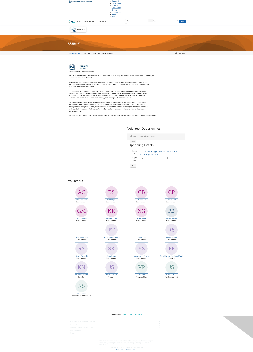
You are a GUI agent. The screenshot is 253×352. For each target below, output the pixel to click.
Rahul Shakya (171, 237)
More (133, 141)
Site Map (102, 338)
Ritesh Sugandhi (82, 256)
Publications (116, 12)
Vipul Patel (141, 275)
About (114, 17)
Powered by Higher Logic (126, 349)
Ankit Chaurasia (81, 200)
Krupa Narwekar (81, 275)
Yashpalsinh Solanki (141, 256)
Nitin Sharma (81, 293)
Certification (116, 3)
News (114, 14)
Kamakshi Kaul (111, 218)
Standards (115, 1)
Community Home (74, 53)
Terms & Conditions (105, 329)
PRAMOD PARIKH (81, 237)
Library (86, 53)
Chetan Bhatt (141, 200)
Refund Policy (103, 332)
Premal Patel (141, 237)
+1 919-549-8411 (80, 333)
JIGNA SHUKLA (171, 275)
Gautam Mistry (81, 218)
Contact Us (102, 320)
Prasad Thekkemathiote (111, 237)
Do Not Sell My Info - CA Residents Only (112, 335)
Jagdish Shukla (111, 275)
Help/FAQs (138, 314)
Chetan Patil (171, 200)
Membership (116, 8)
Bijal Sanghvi (111, 200)
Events (114, 10)
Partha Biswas (171, 218)
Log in (183, 21)
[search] (151, 20)
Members (107, 53)
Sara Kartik (111, 256)
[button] (90, 21)
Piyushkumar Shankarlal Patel (171, 256)
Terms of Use (126, 314)
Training (115, 6)
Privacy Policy (103, 326)
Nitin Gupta (141, 218)
